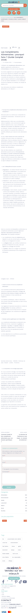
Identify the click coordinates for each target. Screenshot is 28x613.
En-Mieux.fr (12, 88)
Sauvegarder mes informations (11, 469)
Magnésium (6, 169)
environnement (14, 542)
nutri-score (15, 553)
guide (19, 546)
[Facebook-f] (3, 581)
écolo (3, 560)
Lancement (4, 502)
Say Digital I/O (12, 607)
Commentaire (5, 471)
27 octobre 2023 (7, 62)
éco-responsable (16, 557)
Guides (2, 500)
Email (4, 462)
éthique (10, 560)
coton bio (4, 542)
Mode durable (5, 553)
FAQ (3, 589)
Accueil (3, 17)
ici (9, 114)
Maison (2, 505)
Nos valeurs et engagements (9, 586)
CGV (3, 592)
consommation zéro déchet (14, 539)
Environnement (4, 497)
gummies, (5, 404)
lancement (5, 549)
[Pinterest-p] (16, 581)
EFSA (7, 157)
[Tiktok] (20, 581)
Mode (2, 508)
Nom (3, 455)
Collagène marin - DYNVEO (7, 278)
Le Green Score (6, 587)
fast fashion (5, 546)
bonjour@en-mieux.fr (15, 604)
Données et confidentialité (8, 598)
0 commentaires (17, 62)
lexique (12, 549)
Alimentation (9, 17)
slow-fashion (5, 557)
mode (19, 549)
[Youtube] (25, 581)
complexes (11, 394)
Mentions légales (6, 596)
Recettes (3, 510)
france (13, 546)
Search (25, 5)
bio (3, 539)
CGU (3, 594)
